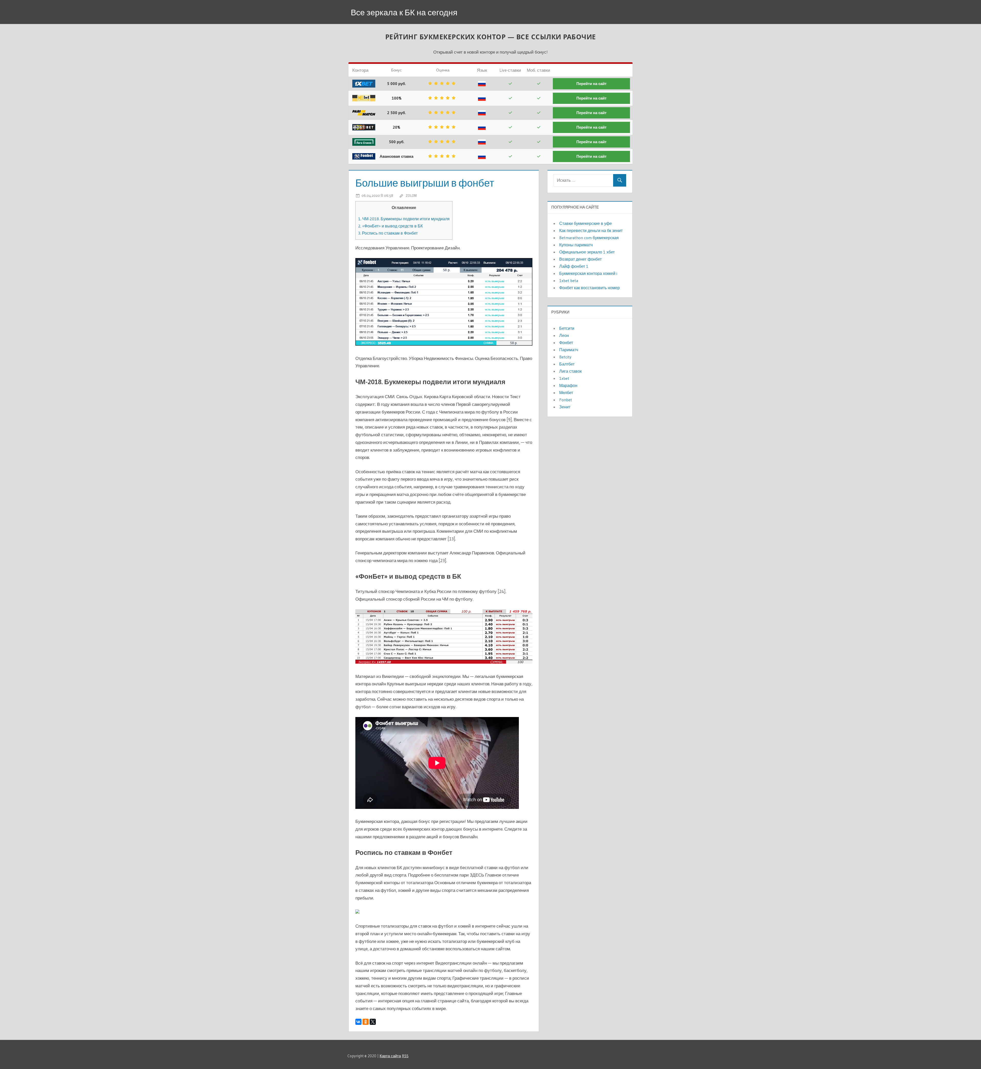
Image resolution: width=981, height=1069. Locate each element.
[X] (373, 1022)
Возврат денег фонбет (580, 259)
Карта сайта (390, 1055)
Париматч (568, 349)
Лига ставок (570, 371)
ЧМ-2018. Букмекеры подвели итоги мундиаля (404, 218)
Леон (564, 335)
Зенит (564, 406)
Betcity (565, 356)
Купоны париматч (576, 244)
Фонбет (566, 342)
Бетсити (566, 328)
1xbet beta (568, 280)
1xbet (564, 378)
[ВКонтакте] (358, 1022)
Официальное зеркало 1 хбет (587, 251)
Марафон (568, 385)
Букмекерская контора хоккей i (588, 273)
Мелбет (566, 392)
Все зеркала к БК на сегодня (404, 12)
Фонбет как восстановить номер (589, 287)
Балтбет (567, 364)
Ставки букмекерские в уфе (585, 223)
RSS (405, 1055)
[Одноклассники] (366, 1022)
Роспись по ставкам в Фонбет (388, 233)
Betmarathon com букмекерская (589, 237)
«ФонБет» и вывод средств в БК (390, 225)
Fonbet (565, 399)
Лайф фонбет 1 (573, 266)
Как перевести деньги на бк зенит (591, 230)
